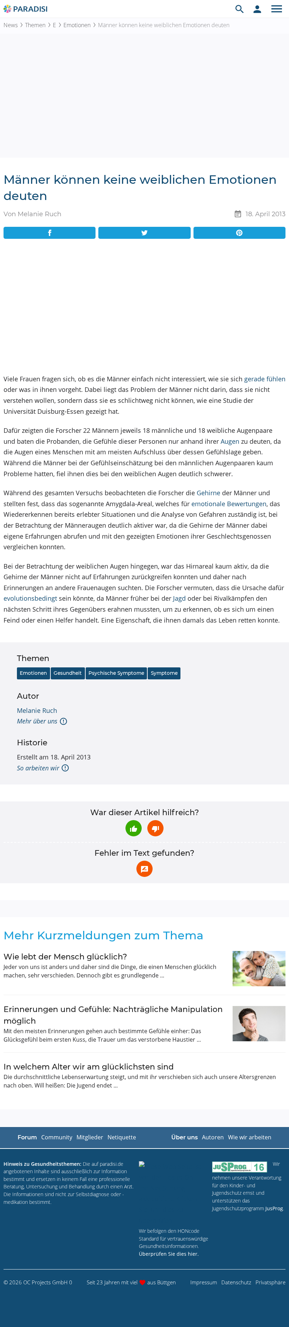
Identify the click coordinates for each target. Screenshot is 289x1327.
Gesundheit (68, 673)
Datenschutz (236, 1282)
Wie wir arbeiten (249, 1137)
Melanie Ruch (37, 710)
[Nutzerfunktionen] (257, 9)
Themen (35, 25)
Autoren (213, 1137)
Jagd (179, 598)
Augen (230, 441)
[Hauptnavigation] (276, 9)
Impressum (203, 1282)
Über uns (184, 1137)
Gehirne (208, 493)
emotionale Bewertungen (228, 503)
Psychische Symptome (116, 673)
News (11, 25)
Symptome (164, 673)
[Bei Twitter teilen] (144, 233)
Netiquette (121, 1137)
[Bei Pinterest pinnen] (239, 233)
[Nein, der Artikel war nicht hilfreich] (155, 828)
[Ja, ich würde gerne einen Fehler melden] (144, 869)
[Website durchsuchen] (239, 9)
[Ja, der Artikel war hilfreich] (133, 828)
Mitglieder (89, 1137)
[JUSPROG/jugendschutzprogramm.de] (239, 1167)
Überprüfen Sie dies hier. (169, 1253)
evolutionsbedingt (30, 598)
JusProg (274, 1208)
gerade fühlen (264, 379)
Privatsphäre (270, 1282)
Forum (27, 1137)
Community (56, 1137)
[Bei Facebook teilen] (50, 233)
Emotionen (77, 25)
